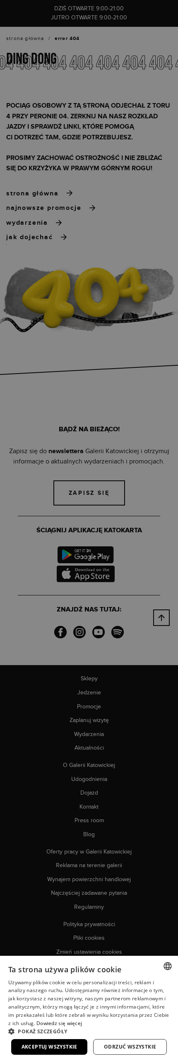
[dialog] (89, 531)
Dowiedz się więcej (59, 1023)
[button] (89, 1031)
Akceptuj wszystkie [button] (49, 1046)
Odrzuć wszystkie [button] (130, 1046)
